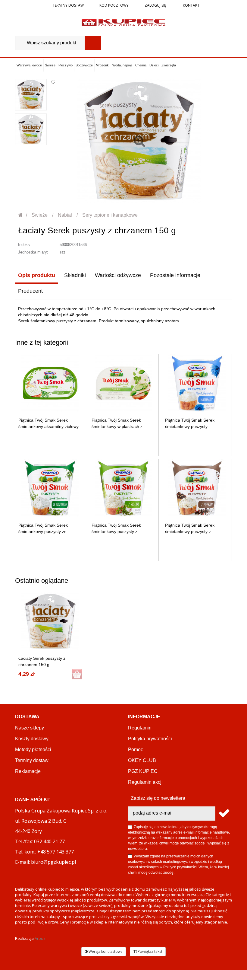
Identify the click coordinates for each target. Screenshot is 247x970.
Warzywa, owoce (29, 65)
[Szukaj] (93, 43)
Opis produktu (36, 275)
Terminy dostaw (68, 5)
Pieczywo (65, 65)
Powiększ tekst (149, 951)
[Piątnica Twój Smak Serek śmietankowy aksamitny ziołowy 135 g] (50, 383)
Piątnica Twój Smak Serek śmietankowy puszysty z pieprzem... (189, 531)
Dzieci (153, 65)
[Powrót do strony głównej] (20, 215)
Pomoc (135, 749)
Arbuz (40, 938)
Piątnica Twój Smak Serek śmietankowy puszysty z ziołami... (116, 531)
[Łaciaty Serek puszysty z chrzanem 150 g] (31, 94)
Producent (30, 291)
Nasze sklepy (29, 727)
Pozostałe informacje (175, 275)
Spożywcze (84, 65)
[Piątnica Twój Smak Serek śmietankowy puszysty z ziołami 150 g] (123, 488)
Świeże (50, 65)
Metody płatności (33, 749)
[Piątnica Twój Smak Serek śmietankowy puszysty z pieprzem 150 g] (197, 488)
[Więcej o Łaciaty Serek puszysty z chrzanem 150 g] (50, 621)
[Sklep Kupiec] (124, 22)
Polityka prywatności (150, 738)
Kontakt (190, 5)
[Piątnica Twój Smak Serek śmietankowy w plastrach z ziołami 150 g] (123, 383)
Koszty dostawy (31, 738)
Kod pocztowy (114, 5)
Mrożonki (102, 65)
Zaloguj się (155, 5)
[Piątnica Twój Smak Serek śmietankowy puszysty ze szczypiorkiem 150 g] (50, 488)
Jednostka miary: (33, 252)
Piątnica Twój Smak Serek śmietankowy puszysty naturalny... (189, 426)
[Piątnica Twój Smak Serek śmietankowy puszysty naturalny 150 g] (197, 383)
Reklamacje (28, 771)
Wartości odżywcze (118, 275)
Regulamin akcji (145, 782)
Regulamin (140, 727)
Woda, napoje (122, 65)
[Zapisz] (223, 813)
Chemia (140, 65)
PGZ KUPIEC (143, 771)
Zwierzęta (168, 65)
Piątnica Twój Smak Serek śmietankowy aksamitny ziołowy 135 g (48, 426)
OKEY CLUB (142, 760)
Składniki (75, 275)
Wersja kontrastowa (105, 951)
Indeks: (24, 244)
